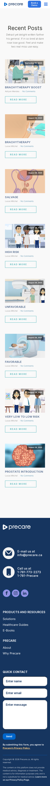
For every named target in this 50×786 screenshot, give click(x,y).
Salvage (11, 197)
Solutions (9, 619)
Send (9, 736)
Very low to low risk (22, 416)
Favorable (13, 361)
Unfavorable (15, 306)
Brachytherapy (18, 142)
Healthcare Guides (15, 624)
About (7, 647)
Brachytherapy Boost (23, 87)
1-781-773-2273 (29, 572)
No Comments (28, 91)
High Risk (12, 252)
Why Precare (11, 653)
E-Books (9, 630)
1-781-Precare (27, 575)
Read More (18, 99)
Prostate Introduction (24, 471)
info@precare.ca (29, 555)
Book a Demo (34, 4)
